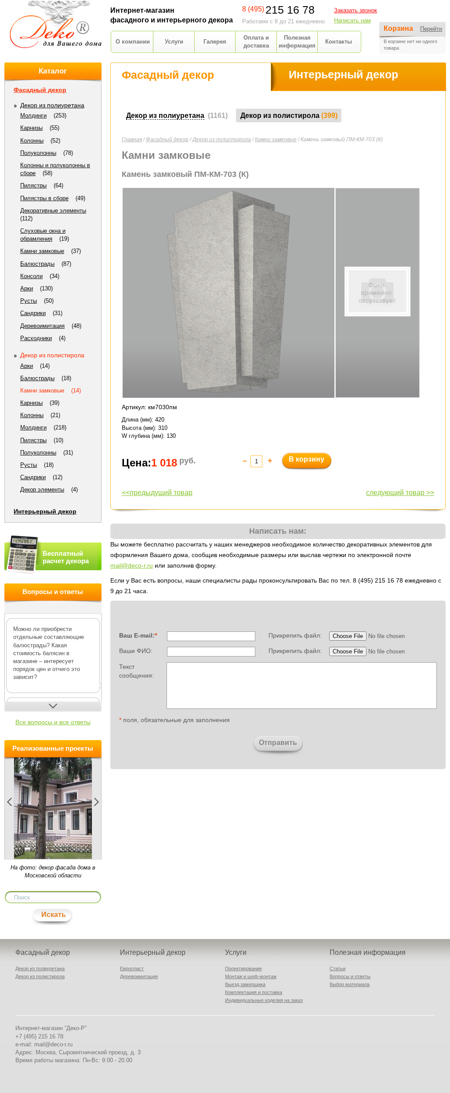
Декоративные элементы (53, 210)
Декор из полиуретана (52, 105)
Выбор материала (350, 984)
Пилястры (33, 185)
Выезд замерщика (245, 984)
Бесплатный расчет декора (66, 557)
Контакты (338, 41)
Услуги (174, 41)
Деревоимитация (42, 326)
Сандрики (33, 313)
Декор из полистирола (221, 139)
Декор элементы (42, 489)
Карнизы (31, 128)
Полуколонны (38, 153)
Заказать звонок (355, 10)
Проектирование (243, 968)
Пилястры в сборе (44, 198)
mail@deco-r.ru (131, 565)
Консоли (31, 276)
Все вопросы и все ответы (53, 722)
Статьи (337, 968)
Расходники (36, 338)
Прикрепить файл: (295, 635)
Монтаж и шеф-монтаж (250, 976)
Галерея (214, 41)
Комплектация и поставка (253, 992)
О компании (133, 41)
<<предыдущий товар (157, 492)
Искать (53, 914)
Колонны (32, 140)
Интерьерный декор (45, 511)
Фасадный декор (167, 139)
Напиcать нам (352, 20)
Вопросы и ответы (350, 976)
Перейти (431, 29)
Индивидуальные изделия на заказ (264, 1000)
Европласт (132, 968)
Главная (132, 139)
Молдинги (33, 115)
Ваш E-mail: (138, 635)
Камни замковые (276, 139)
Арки (26, 288)
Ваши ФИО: (135, 650)
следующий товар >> (400, 492)
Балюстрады (37, 263)
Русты (28, 300)
